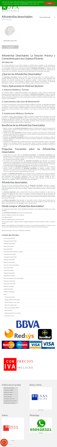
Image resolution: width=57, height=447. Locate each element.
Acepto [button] (50, 3)
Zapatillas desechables (9, 291)
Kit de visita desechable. (9, 238)
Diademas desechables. (9, 262)
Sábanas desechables (9, 286)
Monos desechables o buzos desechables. (14, 278)
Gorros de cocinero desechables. (11, 265)
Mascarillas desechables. (9, 275)
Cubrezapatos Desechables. (10, 257)
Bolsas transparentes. (10, 297)
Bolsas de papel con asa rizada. (12, 302)
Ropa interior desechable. (10, 283)
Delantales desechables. (9, 259)
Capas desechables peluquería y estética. (13, 251)
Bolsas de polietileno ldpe (11, 305)
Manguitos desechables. (9, 273)
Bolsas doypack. (8, 310)
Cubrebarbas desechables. (10, 254)
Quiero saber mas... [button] (35, 4)
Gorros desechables (8, 267)
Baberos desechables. (9, 246)
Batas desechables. (8, 249)
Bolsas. (5, 294)
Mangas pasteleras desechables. (12, 299)
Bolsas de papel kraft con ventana (13, 313)
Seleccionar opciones (10, 46)
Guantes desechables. (9, 270)
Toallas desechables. (8, 289)
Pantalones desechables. (9, 281)
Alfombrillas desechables (9, 243)
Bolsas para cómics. (9, 315)
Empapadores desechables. (10, 241)
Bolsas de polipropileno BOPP (12, 307)
